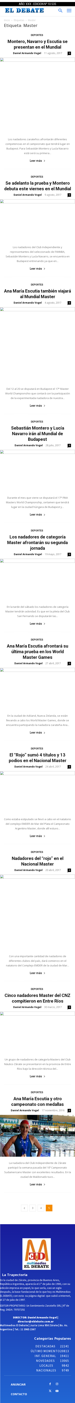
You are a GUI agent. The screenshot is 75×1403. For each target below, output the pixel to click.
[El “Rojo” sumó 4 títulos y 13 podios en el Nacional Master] (37, 792)
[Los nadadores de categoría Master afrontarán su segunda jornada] (37, 579)
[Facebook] (49, 1384)
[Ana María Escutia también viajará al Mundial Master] (37, 345)
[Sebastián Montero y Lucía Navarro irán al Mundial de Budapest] (37, 470)
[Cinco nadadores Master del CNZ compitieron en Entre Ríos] (37, 1032)
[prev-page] (24, 1208)
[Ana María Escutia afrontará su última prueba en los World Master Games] (37, 688)
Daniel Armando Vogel (27, 53)
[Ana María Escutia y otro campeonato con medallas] (37, 1135)
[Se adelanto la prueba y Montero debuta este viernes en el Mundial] (37, 220)
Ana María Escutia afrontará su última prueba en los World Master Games (37, 652)
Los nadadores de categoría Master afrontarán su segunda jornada (37, 542)
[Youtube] (57, 1391)
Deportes (37, 35)
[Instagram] (57, 1384)
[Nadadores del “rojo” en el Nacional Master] (37, 912)
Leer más (36, 160)
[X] (49, 1391)
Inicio (7, 20)
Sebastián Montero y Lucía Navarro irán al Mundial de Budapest (37, 434)
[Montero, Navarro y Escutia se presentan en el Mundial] (37, 95)
